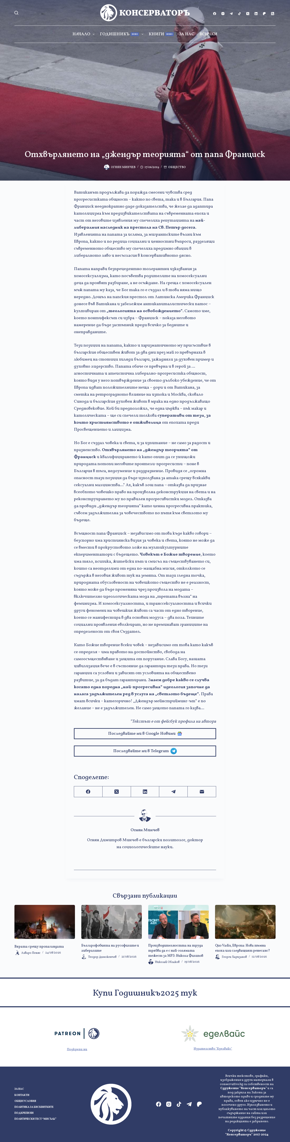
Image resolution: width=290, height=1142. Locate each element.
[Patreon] (264, 13)
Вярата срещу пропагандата (39, 946)
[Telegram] (231, 13)
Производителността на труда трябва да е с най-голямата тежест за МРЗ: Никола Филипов (175, 950)
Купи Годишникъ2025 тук (145, 993)
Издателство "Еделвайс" (213, 1049)
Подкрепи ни (77, 1049)
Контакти (21, 1095)
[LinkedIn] (256, 13)
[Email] (202, 791)
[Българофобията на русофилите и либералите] (111, 922)
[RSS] (272, 13)
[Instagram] (222, 13)
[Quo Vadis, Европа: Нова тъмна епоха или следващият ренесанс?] (245, 922)
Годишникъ (119, 34)
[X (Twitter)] (247, 13)
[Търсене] (16, 13)
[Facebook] (214, 13)
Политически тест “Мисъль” (35, 1119)
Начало (81, 34)
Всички (208, 34)
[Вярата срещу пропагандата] (44, 922)
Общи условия (25, 1101)
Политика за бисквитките (33, 1107)
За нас (186, 34)
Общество (177, 167)
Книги (161, 34)
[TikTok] (239, 13)
